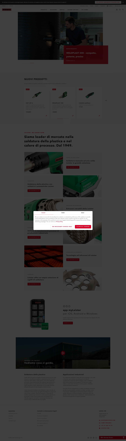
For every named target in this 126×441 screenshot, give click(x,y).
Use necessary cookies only (62, 226)
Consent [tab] (43, 213)
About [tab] (82, 213)
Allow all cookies (83, 226)
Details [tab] (63, 213)
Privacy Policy (59, 222)
